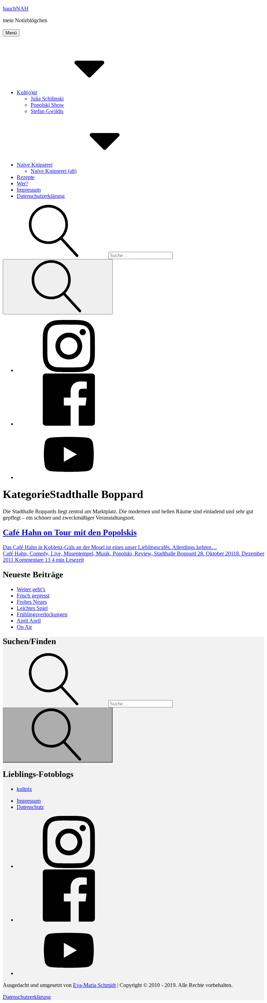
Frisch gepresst (33, 596)
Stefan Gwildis (47, 111)
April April (29, 621)
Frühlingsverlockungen (42, 614)
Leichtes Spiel (32, 608)
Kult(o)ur (27, 92)
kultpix (24, 789)
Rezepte (25, 177)
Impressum (29, 190)
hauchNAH (16, 8)
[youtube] (69, 477)
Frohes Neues (32, 602)
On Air (24, 627)
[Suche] (88, 255)
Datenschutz (30, 807)
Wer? (22, 183)
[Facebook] (69, 424)
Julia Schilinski (47, 99)
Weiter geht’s (31, 589)
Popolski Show (47, 105)
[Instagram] (69, 370)
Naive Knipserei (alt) (53, 171)
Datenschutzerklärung (41, 196)
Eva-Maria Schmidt (94, 985)
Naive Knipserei (34, 165)
